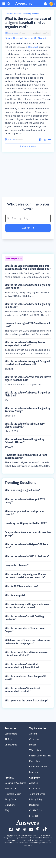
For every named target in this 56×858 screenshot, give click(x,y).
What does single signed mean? (22, 490)
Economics (34, 772)
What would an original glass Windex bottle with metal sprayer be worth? (25, 576)
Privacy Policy (35, 799)
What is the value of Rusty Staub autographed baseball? (22, 690)
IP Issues (33, 816)
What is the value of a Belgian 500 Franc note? (27, 546)
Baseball (33, 46)
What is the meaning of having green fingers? (25, 630)
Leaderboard (11, 733)
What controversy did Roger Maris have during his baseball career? (27, 606)
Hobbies (17, 13)
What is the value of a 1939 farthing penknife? (24, 618)
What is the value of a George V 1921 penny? (25, 501)
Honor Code (10, 788)
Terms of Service (37, 794)
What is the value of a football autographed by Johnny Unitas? (22, 666)
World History (36, 750)
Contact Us (34, 788)
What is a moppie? (15, 595)
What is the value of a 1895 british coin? (27, 556)
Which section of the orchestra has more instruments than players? (27, 642)
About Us (33, 783)
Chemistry (34, 739)
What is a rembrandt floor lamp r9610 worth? (25, 678)
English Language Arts (40, 755)
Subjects (8, 13)
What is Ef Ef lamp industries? (21, 586)
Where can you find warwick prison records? (24, 513)
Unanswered (11, 744)
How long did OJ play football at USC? (26, 523)
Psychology (34, 761)
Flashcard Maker (13, 794)
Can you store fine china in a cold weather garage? (28, 534)
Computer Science (38, 766)
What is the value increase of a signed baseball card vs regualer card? (28, 22)
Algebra (33, 733)
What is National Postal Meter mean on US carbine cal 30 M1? (26, 654)
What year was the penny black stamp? (26, 700)
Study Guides (11, 799)
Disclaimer (34, 805)
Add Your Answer (28, 146)
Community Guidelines (15, 783)
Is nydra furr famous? (17, 565)
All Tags (8, 739)
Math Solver (10, 805)
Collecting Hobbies (31, 13)
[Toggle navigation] (3, 3)
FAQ (7, 810)
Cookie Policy (35, 810)
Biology (32, 744)
